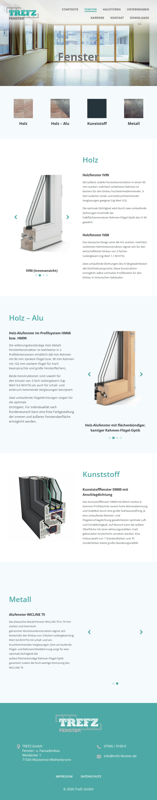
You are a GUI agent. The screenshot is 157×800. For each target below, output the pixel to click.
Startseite (70, 9)
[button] (36, 275)
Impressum (64, 776)
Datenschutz (91, 776)
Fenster (90, 9)
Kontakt (117, 18)
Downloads (139, 18)
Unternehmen (138, 9)
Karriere (97, 18)
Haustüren (112, 9)
